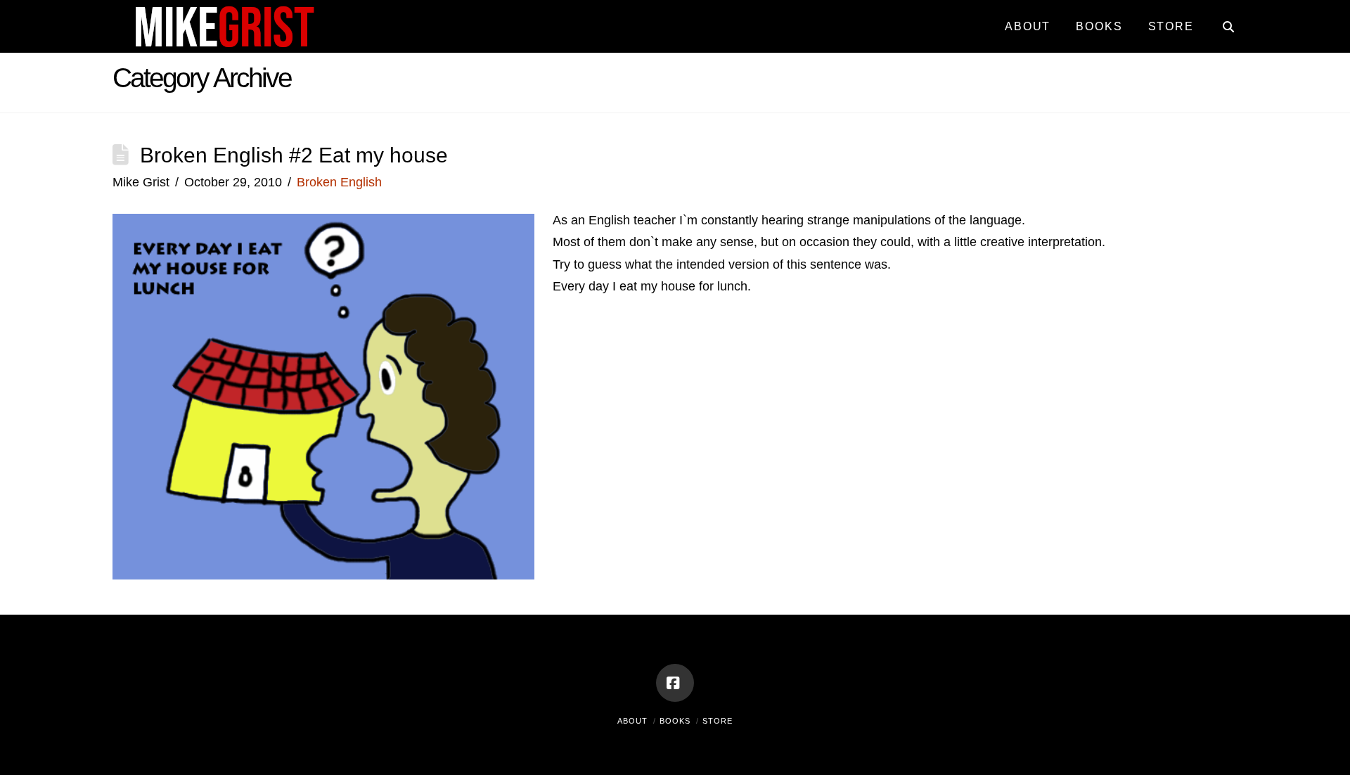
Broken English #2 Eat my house (294, 155)
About (632, 721)
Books (675, 721)
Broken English (339, 182)
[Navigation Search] (1222, 21)
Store (717, 721)
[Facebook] (675, 683)
